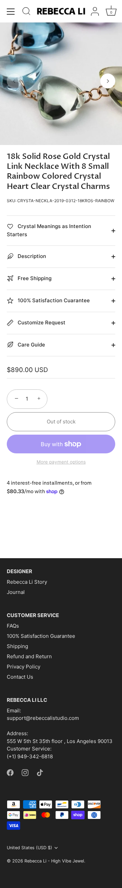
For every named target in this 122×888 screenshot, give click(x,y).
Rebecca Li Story (27, 582)
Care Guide (30, 344)
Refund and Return (29, 656)
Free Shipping (34, 278)
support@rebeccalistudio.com (43, 718)
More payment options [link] (61, 462)
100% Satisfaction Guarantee (41, 636)
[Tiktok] (40, 772)
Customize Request (40, 322)
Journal (16, 592)
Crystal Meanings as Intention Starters (49, 230)
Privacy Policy (23, 666)
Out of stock (61, 421)
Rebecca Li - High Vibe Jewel (54, 860)
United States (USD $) (29, 847)
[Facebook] (10, 772)
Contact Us (20, 677)
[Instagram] (25, 772)
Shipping (17, 646)
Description (31, 256)
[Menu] (10, 11)
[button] (14, 81)
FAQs (13, 626)
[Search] (26, 12)
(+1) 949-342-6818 (30, 756)
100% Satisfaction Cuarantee (53, 300)
